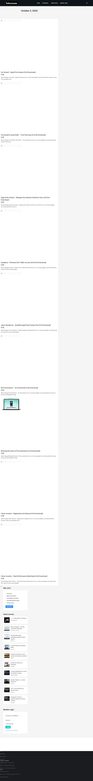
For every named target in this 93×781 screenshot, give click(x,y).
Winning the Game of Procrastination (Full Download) (20, 452)
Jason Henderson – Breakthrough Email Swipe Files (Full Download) (26, 326)
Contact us (2, 759)
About (1, 751)
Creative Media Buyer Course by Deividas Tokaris (19, 672)
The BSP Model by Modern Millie (18, 646)
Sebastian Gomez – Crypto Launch (7, 762)
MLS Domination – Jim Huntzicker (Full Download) (19, 389)
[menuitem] (38, 3)
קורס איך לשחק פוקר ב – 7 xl (19, 618)
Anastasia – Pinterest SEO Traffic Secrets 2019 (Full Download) (23, 263)
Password (7, 720)
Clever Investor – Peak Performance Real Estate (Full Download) (24, 577)
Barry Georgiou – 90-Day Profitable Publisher (17, 627)
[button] (9, 606)
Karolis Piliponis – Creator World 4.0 (18, 680)
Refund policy (3, 756)
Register (16, 730)
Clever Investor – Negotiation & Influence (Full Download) (22, 514)
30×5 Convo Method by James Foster (17, 689)
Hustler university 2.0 (4, 771)
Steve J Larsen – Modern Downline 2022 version (10, 774)
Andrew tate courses (4, 777)
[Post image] (7, 620)
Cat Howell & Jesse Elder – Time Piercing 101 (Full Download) (23, 136)
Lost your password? (9, 730)
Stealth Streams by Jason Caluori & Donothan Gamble (19, 655)
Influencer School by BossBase (16, 663)
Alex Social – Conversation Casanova (7, 768)
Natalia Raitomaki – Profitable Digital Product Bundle (18, 637)
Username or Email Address (11, 715)
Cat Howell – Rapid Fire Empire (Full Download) (18, 73)
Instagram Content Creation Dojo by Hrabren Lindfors (18, 698)
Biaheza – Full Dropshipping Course (7, 765)
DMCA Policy (2, 753)
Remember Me (9, 723)
